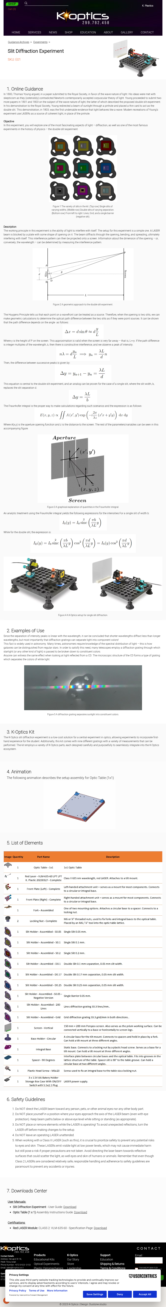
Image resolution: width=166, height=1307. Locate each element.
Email (138, 1255)
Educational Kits (44, 1259)
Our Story (73, 1259)
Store (70, 1264)
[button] (12, 9)
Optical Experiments (46, 1264)
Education (106, 1259)
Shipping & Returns (112, 1264)
